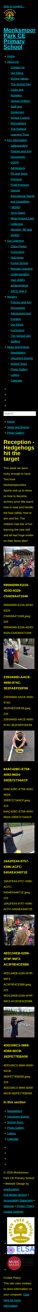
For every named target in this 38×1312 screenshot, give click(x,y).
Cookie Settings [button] (13, 1211)
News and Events (18, 427)
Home (11, 421)
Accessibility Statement (18, 1200)
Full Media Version (15, 1194)
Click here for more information (16, 1300)
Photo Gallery (15, 432)
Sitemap (9, 1206)
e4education (11, 1189)
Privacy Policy (25, 1206)
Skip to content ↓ (14, 6)
